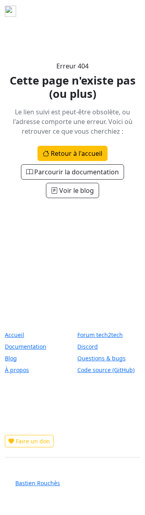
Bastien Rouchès (37, 483)
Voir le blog (76, 190)
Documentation (25, 346)
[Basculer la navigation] (129, 11)
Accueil (14, 335)
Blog (11, 358)
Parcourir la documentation (76, 172)
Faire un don (33, 441)
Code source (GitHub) (106, 370)
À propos (17, 370)
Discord (87, 346)
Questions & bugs (101, 358)
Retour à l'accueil (76, 153)
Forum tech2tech (100, 335)
